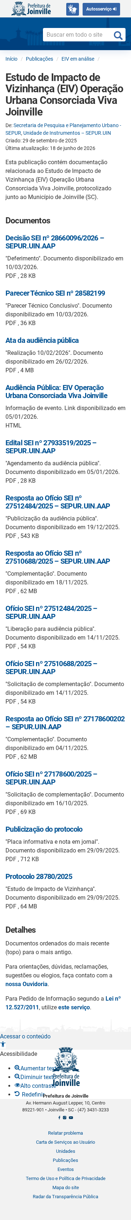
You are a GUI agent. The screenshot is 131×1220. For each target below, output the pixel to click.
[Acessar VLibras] (72, 9)
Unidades (65, 1151)
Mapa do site (65, 1187)
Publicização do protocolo (44, 829)
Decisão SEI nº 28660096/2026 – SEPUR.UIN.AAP (54, 242)
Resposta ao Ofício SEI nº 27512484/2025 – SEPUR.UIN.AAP (57, 502)
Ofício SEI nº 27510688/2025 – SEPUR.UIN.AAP (51, 667)
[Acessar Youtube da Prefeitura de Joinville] (71, 1119)
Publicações (65, 1160)
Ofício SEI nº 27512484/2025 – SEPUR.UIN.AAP (51, 612)
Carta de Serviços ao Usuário (65, 1142)
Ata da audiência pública (42, 340)
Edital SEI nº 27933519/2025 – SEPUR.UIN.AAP (51, 446)
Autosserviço (99, 9)
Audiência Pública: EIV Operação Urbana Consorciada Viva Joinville (56, 391)
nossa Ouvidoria (26, 984)
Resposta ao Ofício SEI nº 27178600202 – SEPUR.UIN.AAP (64, 722)
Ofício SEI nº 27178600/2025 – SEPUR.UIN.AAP (51, 778)
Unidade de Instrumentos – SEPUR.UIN (67, 133)
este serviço (74, 1007)
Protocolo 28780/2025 (38, 876)
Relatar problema (65, 1133)
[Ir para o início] (31, 8)
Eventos (65, 1169)
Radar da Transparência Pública (65, 1196)
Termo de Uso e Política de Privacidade (66, 1178)
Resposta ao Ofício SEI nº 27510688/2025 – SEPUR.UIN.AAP (57, 557)
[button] (3, 1045)
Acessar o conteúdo (25, 1036)
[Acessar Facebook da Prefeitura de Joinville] (59, 1119)
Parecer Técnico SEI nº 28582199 (55, 293)
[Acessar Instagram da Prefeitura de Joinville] (65, 1119)
